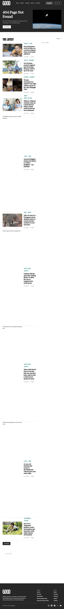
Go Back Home (7, 26)
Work (31, 43)
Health (32, 3)
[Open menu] (59, 3)
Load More (6, 543)
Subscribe (49, 3)
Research (31, 60)
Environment (27, 518)
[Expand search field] (55, 3)
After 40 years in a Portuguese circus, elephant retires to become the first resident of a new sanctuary (30, 220)
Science (27, 3)
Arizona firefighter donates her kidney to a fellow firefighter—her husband (30, 162)
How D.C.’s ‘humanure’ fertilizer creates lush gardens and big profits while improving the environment (29, 529)
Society (22, 3)
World (29, 212)
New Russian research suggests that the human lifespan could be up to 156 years (29, 67)
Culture (38, 3)
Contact (39, 594)
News (17, 3)
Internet (32, 77)
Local (25, 156)
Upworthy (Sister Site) (43, 600)
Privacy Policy (12, 605)
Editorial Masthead (42, 598)
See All (58, 38)
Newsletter (40, 596)
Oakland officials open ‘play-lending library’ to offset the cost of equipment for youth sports (30, 278)
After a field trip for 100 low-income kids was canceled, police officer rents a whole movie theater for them (30, 374)
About (38, 592)
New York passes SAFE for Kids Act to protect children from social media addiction (30, 50)
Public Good (27, 268)
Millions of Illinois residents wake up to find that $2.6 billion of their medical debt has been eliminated (30, 105)
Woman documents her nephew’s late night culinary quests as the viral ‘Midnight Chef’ (30, 84)
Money (25, 95)
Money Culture (28, 98)
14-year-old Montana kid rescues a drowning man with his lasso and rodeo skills (30, 468)
